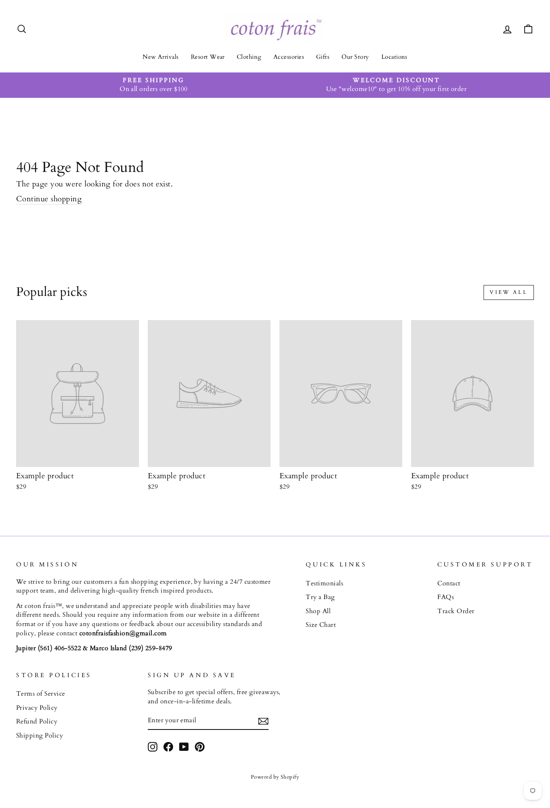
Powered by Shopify (275, 777)
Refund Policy (36, 721)
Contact (448, 583)
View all (509, 292)
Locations (394, 57)
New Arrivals (161, 57)
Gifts (322, 57)
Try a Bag (320, 597)
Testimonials (324, 583)
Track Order (455, 611)
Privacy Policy (37, 707)
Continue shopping (49, 199)
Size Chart (321, 624)
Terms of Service (40, 693)
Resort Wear (208, 57)
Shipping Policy (39, 735)
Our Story (355, 57)
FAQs (445, 597)
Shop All (318, 611)
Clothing (249, 57)
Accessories (288, 57)
